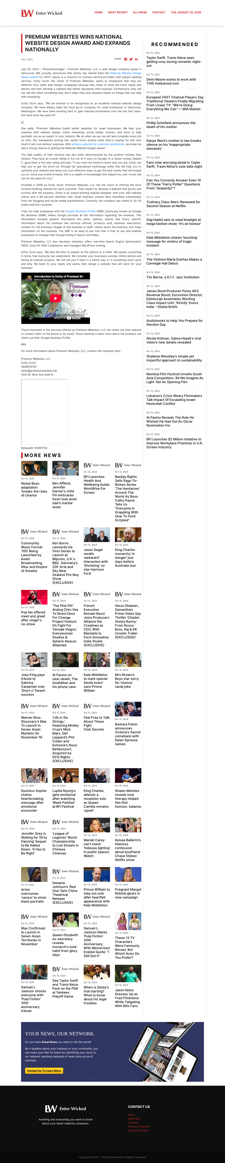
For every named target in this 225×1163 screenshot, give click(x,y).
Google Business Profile (80, 211)
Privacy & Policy (138, 1130)
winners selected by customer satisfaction (98, 144)
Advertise (134, 1118)
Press (131, 1114)
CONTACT (159, 12)
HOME (99, 12)
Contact (133, 1122)
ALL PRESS (140, 12)
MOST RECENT (118, 12)
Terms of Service (138, 1126)
